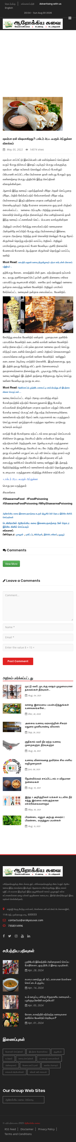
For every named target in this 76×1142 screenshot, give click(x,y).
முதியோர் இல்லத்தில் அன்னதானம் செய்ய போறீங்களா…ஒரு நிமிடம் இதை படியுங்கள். (47, 963)
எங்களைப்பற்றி (27, 3)
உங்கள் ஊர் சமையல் (38, 1072)
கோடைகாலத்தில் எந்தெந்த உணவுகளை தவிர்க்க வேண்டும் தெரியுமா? (46, 1016)
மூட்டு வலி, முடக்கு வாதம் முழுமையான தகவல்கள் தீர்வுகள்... (48, 688)
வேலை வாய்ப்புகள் (30, 1065)
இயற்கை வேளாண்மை (38, 1051)
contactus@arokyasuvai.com (25, 920)
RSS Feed (10, 1129)
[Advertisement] (38, 58)
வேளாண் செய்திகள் (14, 1051)
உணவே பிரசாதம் (51, 1065)
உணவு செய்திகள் (25, 1058)
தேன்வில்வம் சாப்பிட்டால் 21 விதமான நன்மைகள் (47, 780)
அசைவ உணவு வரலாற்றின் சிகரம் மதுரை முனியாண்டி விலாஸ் (46, 725)
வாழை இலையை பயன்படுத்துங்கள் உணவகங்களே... (47, 706)
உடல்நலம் (8, 1058)
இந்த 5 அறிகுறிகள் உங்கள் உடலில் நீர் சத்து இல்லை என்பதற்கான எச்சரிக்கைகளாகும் (48, 801)
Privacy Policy (46, 1129)
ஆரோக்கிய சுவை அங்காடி (19, 1099)
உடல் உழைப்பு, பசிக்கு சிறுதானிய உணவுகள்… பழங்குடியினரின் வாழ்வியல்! (48, 998)
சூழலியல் (58, 1051)
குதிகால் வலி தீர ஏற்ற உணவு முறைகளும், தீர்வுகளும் (43, 743)
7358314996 (15, 925)
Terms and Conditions (18, 1134)
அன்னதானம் (10, 1065)
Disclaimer (27, 1129)
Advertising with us (50, 3)
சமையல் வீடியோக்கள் (14, 1072)
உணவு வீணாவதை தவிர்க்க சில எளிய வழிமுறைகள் (48, 762)
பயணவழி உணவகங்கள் (49, 1058)
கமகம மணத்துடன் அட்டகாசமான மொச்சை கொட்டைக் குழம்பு (48, 981)
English (9, 7)
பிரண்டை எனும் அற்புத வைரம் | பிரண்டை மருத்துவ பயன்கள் (44, 819)
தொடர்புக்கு (10, 3)
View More (11, 564)
